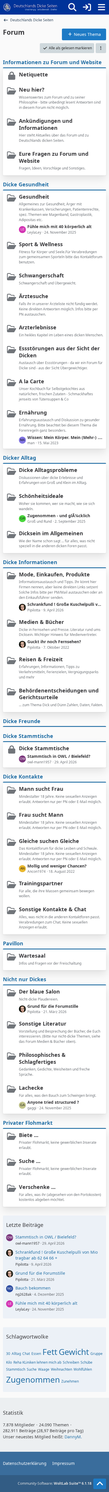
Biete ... (28, 1134)
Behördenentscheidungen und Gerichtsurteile (59, 694)
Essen (36, 1353)
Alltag (16, 1353)
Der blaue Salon (39, 991)
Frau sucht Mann (41, 814)
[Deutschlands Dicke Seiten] (30, 7)
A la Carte (31, 381)
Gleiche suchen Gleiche (49, 840)
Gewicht (74, 1351)
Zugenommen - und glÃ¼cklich (58, 515)
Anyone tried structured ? (53, 1102)
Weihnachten (61, 1369)
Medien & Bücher (41, 621)
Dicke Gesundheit (26, 184)
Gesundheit (34, 196)
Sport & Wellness (41, 244)
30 (8, 1353)
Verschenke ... (37, 1186)
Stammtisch (15, 1369)
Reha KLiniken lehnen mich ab (37, 1362)
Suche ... (29, 1160)
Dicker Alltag (19, 457)
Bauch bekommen (33, 1288)
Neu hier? (31, 89)
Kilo (9, 1362)
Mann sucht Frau (41, 788)
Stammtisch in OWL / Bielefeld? (58, 756)
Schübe (86, 1362)
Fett (49, 1351)
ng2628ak (23, 1294)
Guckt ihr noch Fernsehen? (54, 641)
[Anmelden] (87, 7)
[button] (101, 48)
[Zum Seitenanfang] (99, 1484)
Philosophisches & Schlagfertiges (42, 1058)
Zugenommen (33, 1379)
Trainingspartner (41, 883)
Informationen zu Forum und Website (52, 62)
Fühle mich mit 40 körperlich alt (59, 226)
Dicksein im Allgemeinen (51, 533)
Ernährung (33, 412)
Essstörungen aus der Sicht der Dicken (59, 352)
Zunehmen (70, 1381)
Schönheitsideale (41, 495)
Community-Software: (55, 1483)
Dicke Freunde (21, 721)
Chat (26, 1353)
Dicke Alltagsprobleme (48, 469)
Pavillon (13, 943)
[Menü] (101, 7)
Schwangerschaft (41, 275)
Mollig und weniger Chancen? (57, 866)
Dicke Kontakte (23, 776)
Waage (43, 1369)
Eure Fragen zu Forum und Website (53, 157)
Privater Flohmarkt (28, 1122)
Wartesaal (32, 955)
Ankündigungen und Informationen (45, 124)
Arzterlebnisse (37, 327)
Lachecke (31, 1087)
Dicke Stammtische (28, 735)
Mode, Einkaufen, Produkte (54, 574)
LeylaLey (22, 1309)
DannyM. (73, 1436)
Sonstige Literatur (42, 1023)
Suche (32, 1369)
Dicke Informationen (30, 562)
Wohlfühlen (83, 1369)
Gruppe (96, 1353)
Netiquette (33, 74)
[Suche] (72, 7)
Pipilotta (21, 1264)
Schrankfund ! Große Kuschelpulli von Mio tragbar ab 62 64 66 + (65, 604)
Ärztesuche (33, 296)
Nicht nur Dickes (24, 979)
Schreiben (71, 1362)
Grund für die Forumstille (52, 1006)
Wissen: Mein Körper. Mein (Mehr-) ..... (65, 437)
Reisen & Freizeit (41, 659)
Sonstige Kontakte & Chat (52, 909)
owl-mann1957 (27, 1243)
